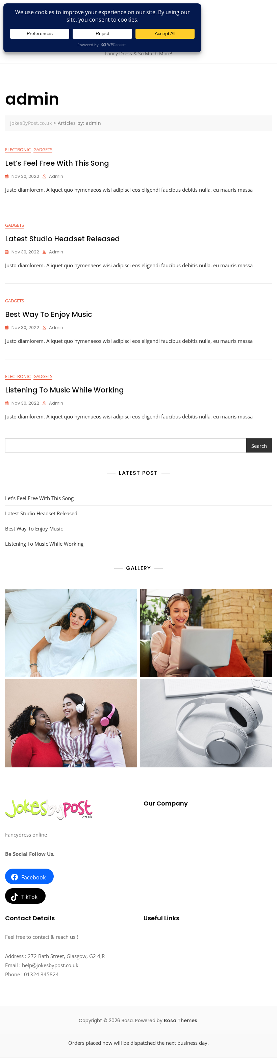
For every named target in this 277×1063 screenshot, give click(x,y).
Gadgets (42, 149)
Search (259, 445)
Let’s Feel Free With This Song (57, 163)
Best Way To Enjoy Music (48, 314)
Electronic (18, 149)
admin (56, 176)
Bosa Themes (180, 1020)
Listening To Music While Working (64, 390)
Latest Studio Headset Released (62, 239)
